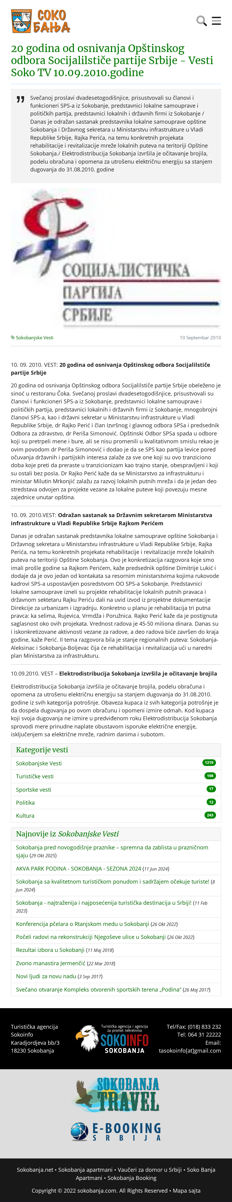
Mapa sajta (187, 1190)
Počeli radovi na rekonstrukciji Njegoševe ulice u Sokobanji (91, 936)
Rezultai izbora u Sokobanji (50, 949)
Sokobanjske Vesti (34, 337)
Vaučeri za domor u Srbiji (150, 1169)
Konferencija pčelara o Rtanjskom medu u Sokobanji (82, 923)
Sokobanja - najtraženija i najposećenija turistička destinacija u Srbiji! (104, 902)
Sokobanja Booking (132, 1177)
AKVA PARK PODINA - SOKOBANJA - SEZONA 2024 (78, 868)
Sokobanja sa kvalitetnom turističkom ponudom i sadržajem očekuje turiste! (112, 881)
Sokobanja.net (35, 1169)
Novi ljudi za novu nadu (46, 976)
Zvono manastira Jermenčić (50, 963)
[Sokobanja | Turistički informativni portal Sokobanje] (41, 21)
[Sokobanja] (116, 1098)
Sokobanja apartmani (85, 1169)
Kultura (25, 815)
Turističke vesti (35, 776)
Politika (25, 802)
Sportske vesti (33, 789)
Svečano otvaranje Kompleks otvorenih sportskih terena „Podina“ (98, 989)
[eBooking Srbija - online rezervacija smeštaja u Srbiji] (116, 1136)
